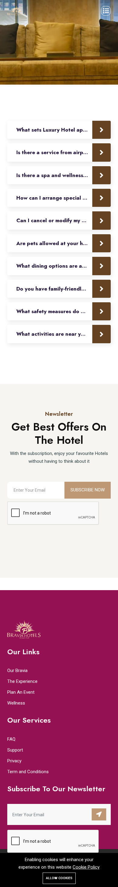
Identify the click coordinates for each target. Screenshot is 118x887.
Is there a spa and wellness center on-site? (63, 175)
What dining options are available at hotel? (63, 265)
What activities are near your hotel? (61, 334)
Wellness (16, 703)
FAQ (11, 739)
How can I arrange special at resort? (62, 197)
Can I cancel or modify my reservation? (63, 220)
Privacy (14, 761)
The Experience (22, 681)
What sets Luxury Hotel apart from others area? (63, 129)
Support (15, 750)
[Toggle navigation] (106, 11)
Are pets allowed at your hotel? (56, 243)
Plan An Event (20, 692)
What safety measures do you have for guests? (63, 311)
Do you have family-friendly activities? (63, 288)
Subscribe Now (87, 490)
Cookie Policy (86, 867)
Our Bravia (17, 670)
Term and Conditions (28, 771)
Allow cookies (59, 878)
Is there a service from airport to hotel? (63, 152)
